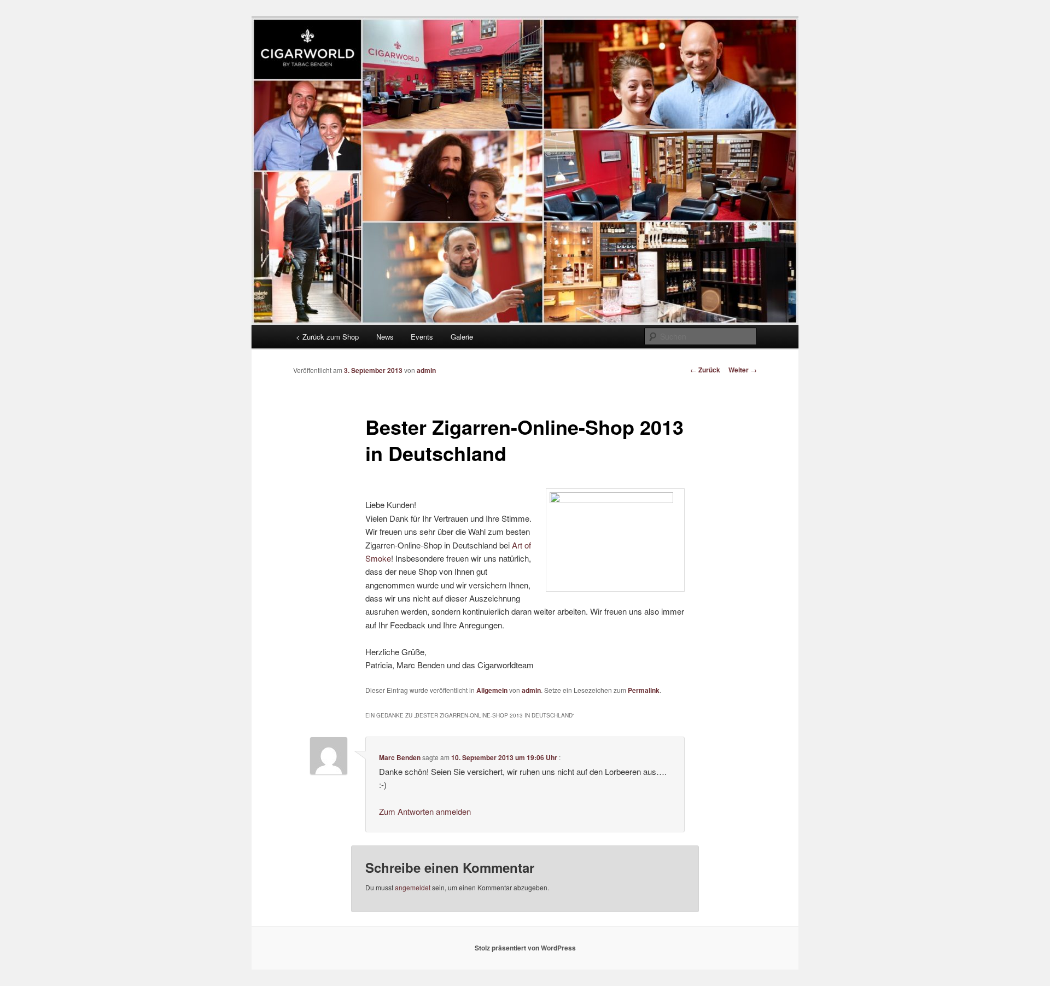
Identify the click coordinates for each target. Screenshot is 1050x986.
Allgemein (492, 690)
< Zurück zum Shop (327, 336)
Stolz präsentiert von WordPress (525, 948)
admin (426, 370)
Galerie (462, 336)
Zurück (705, 370)
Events (422, 336)
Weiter (742, 370)
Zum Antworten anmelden (425, 811)
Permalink (644, 690)
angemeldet (412, 887)
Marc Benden (400, 757)
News (385, 336)
